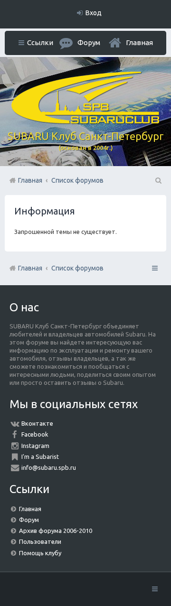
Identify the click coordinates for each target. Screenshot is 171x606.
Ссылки (40, 42)
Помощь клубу (40, 553)
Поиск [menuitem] (158, 180)
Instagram (35, 445)
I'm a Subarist (40, 456)
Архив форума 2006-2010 (55, 530)
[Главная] (86, 121)
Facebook (34, 434)
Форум (29, 519)
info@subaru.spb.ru (48, 467)
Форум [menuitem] (88, 42)
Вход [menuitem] (94, 13)
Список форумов (77, 268)
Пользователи (40, 541)
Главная (139, 42)
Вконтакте (37, 423)
